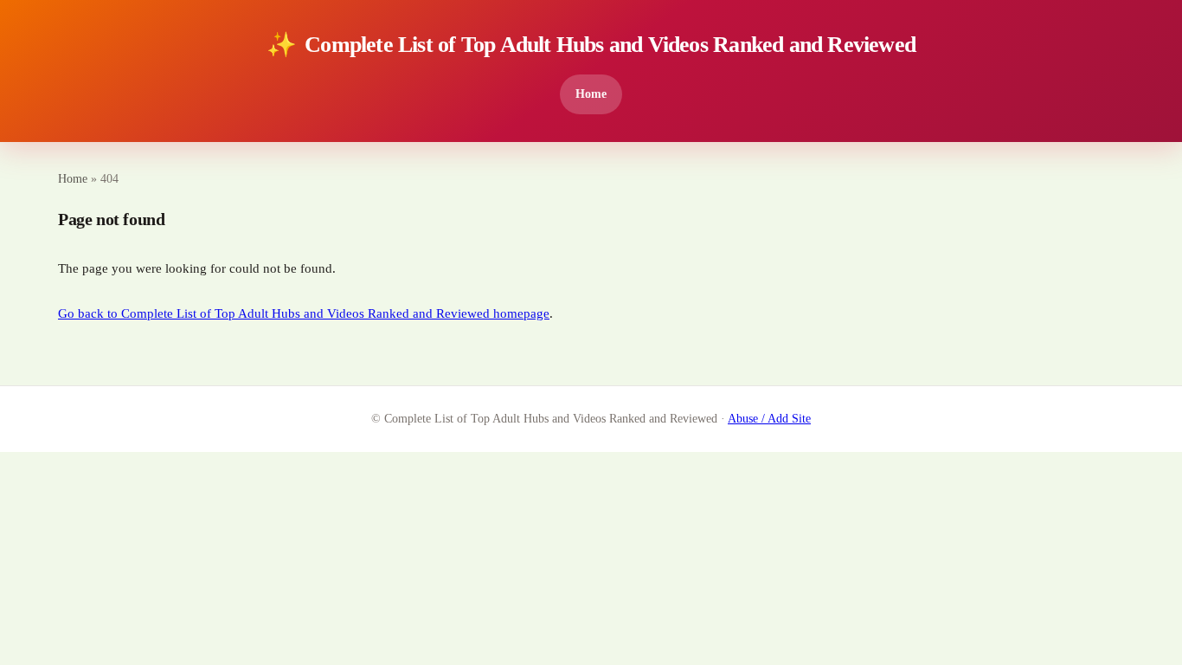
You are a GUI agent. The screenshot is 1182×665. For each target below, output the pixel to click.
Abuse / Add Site (769, 418)
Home (591, 93)
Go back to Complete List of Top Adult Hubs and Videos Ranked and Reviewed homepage (303, 313)
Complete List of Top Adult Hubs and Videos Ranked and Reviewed (591, 44)
